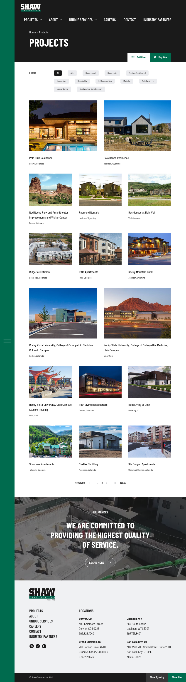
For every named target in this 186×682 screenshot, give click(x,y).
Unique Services (81, 19)
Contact (130, 19)
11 (115, 482)
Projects (31, 19)
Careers (110, 19)
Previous (80, 482)
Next (123, 482)
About (53, 19)
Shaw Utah (177, 677)
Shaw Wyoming (157, 677)
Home (33, 32)
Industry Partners (157, 19)
